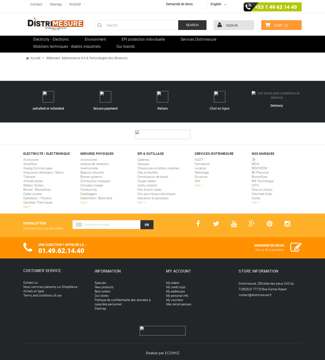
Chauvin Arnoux (262, 189)
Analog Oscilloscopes (38, 168)
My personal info (177, 295)
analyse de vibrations (94, 164)
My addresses (175, 291)
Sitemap (100, 308)
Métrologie (202, 172)
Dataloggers (88, 194)
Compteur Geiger (91, 185)
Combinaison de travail (153, 177)
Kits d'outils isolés (150, 189)
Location (200, 168)
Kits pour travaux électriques (157, 194)
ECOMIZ (172, 353)
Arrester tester (33, 181)
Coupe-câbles (147, 181)
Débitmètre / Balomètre (96, 198)
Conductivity (88, 189)
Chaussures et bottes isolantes (158, 168)
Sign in (231, 25)
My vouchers (174, 300)
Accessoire (31, 159)
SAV (197, 181)
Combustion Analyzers (95, 181)
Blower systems (91, 177)
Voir (26, 206)
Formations (202, 164)
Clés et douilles (148, 172)
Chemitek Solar (262, 194)
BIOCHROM (259, 168)
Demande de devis (179, 4)
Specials (100, 283)
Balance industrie (92, 172)
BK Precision (260, 172)
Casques (143, 164)
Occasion (201, 177)
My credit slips (176, 287)
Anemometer (89, 168)
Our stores (102, 295)
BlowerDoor (259, 177)
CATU (255, 185)
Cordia (256, 198)
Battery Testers (33, 185)
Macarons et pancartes (153, 198)
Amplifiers (30, 164)
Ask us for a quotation (269, 250)
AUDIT (199, 159)
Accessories (88, 159)
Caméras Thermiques (38, 202)
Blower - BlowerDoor (37, 189)
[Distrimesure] (55, 24)
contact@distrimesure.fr (255, 295)
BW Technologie (263, 181)
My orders (172, 283)
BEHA (255, 164)
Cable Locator (32, 194)
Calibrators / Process (37, 198)
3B (253, 159)
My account (178, 271)
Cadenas (143, 159)
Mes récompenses (179, 304)
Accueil (35, 58)
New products (104, 287)
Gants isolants (147, 185)
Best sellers (103, 291)
